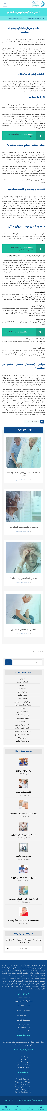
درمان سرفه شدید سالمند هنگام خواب (23, 920)
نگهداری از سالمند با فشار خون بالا (23, 877)
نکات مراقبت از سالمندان (32, 422)
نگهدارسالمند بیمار (23, 792)
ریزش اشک (35, 81)
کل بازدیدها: (24, 1089)
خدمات (22, 708)
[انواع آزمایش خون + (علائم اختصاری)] (23, 890)
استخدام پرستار (22, 682)
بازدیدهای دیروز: (24, 1084)
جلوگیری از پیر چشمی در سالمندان (23, 813)
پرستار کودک (22, 698)
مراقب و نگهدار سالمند (22, 728)
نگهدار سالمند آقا (23, 1067)
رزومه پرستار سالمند (22, 715)
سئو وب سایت (37, 1100)
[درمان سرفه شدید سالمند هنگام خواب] (23, 911)
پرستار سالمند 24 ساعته (23, 1062)
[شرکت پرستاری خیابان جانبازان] (23, 826)
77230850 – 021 (23, 1030)
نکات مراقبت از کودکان (22, 734)
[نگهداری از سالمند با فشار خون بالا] (23, 869)
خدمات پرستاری (22, 711)
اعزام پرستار (22, 685)
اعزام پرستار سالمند (23, 856)
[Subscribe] (8, 948)
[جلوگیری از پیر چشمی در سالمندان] (23, 804)
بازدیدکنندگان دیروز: (23, 1087)
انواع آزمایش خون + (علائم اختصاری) (23, 899)
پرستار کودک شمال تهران (22, 705)
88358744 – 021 (23, 1006)
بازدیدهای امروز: (23, 1079)
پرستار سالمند (22, 695)
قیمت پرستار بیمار (22, 718)
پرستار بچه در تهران (23, 770)
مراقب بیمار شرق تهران (22, 725)
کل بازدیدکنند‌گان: (25, 1092)
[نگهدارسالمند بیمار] (23, 783)
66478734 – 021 (23, 1015)
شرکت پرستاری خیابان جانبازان (23, 835)
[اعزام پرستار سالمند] (23, 847)
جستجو (8, 662)
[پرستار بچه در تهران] (23, 762)
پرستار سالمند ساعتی (23, 1065)
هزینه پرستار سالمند (22, 741)
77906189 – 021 (23, 1025)
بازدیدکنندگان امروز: (23, 1082)
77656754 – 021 (23, 1028)
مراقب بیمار (22, 721)
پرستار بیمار (22, 688)
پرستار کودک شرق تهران (22, 702)
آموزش (22, 679)
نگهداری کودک (22, 738)
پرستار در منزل (22, 692)
